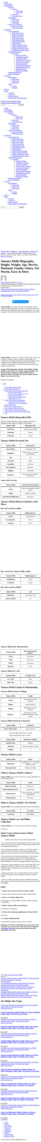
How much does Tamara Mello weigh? (18, 394)
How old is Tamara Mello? (15, 395)
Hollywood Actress (6, 256)
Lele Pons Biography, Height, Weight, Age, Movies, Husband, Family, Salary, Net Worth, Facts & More (20, 1013)
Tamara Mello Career (10, 405)
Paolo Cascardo (9, 975)
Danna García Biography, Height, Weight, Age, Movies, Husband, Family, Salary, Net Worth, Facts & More (18, 1084)
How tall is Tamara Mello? (15, 392)
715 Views (19, 282)
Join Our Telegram (21, 302)
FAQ (6, 413)
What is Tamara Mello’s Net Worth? (14, 408)
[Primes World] (6, 101)
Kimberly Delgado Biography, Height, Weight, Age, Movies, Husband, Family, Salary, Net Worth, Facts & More (20, 1099)
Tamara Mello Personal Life (12, 389)
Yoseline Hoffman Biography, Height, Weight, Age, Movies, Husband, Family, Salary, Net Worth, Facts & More (20, 1041)
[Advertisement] (20, 229)
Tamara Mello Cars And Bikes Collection (16, 410)
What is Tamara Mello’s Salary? (13, 406)
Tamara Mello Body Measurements (17, 397)
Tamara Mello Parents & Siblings (16, 401)
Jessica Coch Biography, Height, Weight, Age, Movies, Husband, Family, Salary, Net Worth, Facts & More (18, 1113)
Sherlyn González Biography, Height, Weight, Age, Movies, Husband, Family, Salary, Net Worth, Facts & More (20, 1056)
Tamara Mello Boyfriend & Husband (17, 403)
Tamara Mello (18, 975)
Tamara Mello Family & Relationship (15, 400)
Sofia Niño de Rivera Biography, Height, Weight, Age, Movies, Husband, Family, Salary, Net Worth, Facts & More (20, 1070)
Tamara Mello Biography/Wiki (13, 387)
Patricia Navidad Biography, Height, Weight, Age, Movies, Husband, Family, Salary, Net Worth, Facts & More (19, 1027)
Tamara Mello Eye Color (14, 398)
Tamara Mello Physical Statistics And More (16, 391)
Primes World (8, 928)
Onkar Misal (4, 282)
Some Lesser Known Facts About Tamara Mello (17, 411)
